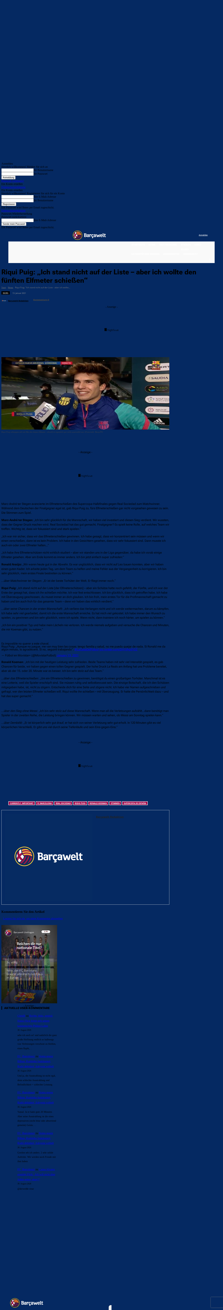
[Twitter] (189, 235)
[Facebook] (174, 235)
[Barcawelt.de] (89, 235)
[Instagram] (181, 235)
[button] (210, 260)
